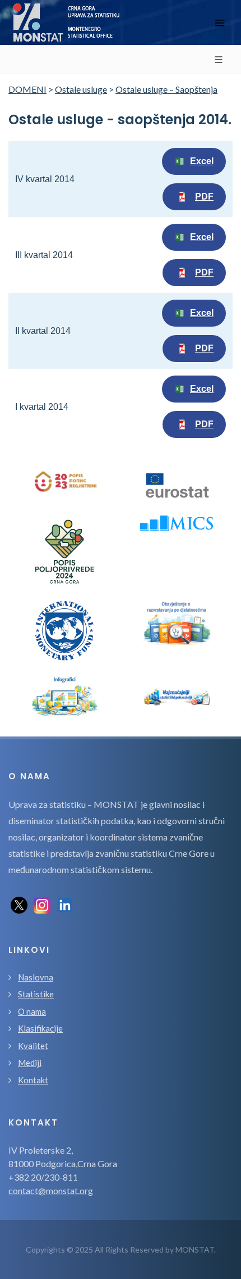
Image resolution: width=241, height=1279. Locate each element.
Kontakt (33, 1080)
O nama (32, 1011)
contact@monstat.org (50, 1190)
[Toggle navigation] (220, 22)
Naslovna (35, 977)
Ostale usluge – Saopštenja (166, 89)
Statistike (36, 994)
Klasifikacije (40, 1028)
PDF (204, 196)
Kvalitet (33, 1046)
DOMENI (27, 89)
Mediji (29, 1062)
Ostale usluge (81, 89)
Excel (202, 161)
